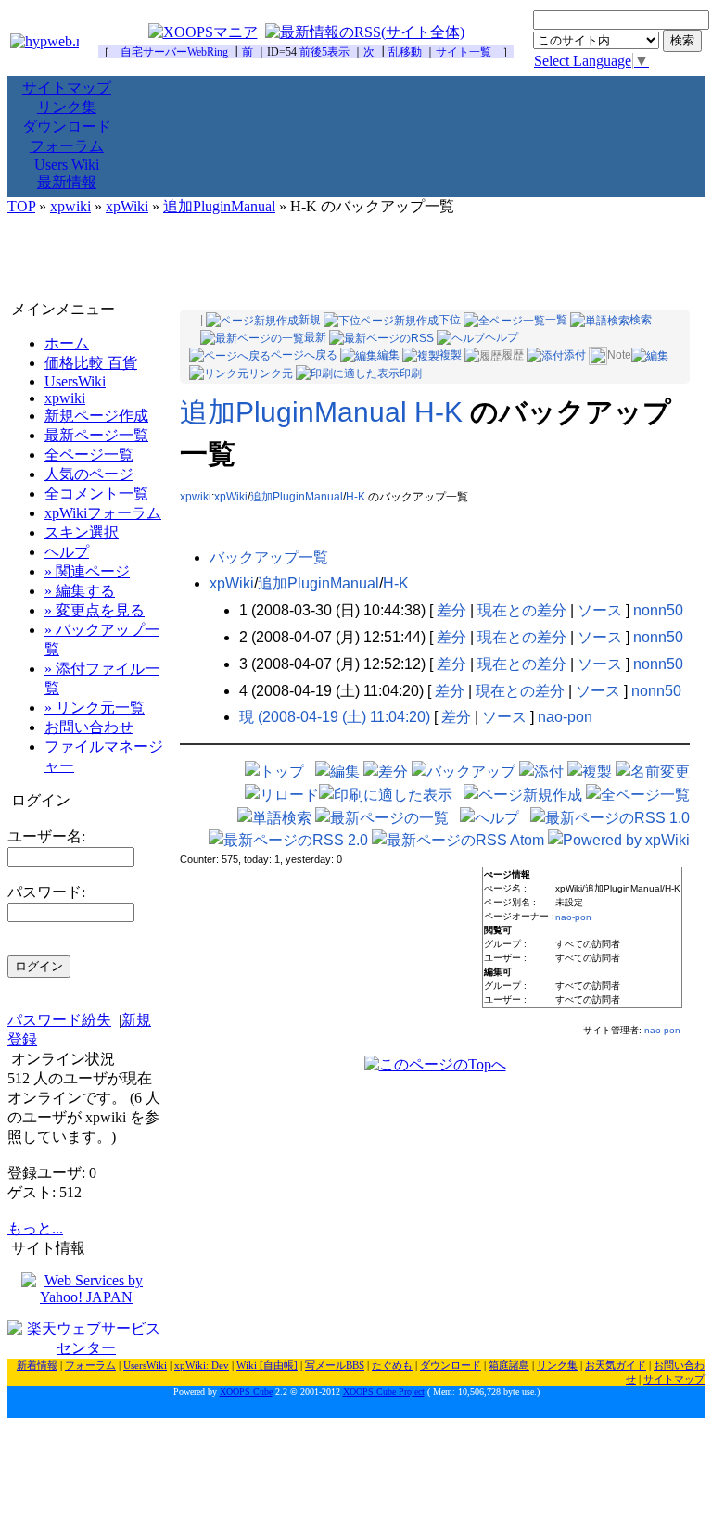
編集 (388, 354)
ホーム (66, 343)
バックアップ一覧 (269, 557)
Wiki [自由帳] (267, 1365)
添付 (575, 354)
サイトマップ (66, 87)
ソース (600, 610)
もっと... (35, 1228)
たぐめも (392, 1365)
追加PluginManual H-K (321, 412)
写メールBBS (334, 1365)
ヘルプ (501, 337)
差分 (451, 610)
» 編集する (79, 591)
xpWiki (127, 206)
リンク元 (270, 373)
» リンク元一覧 (94, 707)
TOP (21, 206)
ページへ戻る (304, 354)
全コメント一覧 (96, 493)
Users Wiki (66, 164)
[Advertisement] (356, 258)
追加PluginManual (219, 206)
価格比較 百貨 (90, 363)
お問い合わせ (89, 727)
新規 (310, 319)
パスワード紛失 (59, 1020)
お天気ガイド (615, 1365)
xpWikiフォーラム (102, 513)
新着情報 (37, 1365)
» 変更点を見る (94, 610)
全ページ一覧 (89, 454)
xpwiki (70, 206)
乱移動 (405, 51)
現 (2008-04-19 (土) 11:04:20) (334, 717)
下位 (450, 319)
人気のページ (89, 474)
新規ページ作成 (96, 416)
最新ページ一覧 (96, 435)
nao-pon (565, 717)
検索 (640, 319)
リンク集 (66, 107)
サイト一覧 (463, 51)
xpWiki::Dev (201, 1365)
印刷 (411, 373)
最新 (315, 337)
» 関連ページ (87, 571)
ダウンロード (66, 126)
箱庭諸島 (509, 1365)
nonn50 (658, 610)
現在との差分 (521, 610)
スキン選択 (81, 532)
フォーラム (67, 146)
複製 (450, 354)
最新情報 (66, 182)
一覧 (556, 319)
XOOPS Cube (246, 1391)
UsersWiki (75, 381)
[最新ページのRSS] (381, 337)
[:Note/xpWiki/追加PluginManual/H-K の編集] (649, 354)
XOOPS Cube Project (384, 1391)
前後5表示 (324, 51)
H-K (355, 496)
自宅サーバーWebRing (174, 51)
